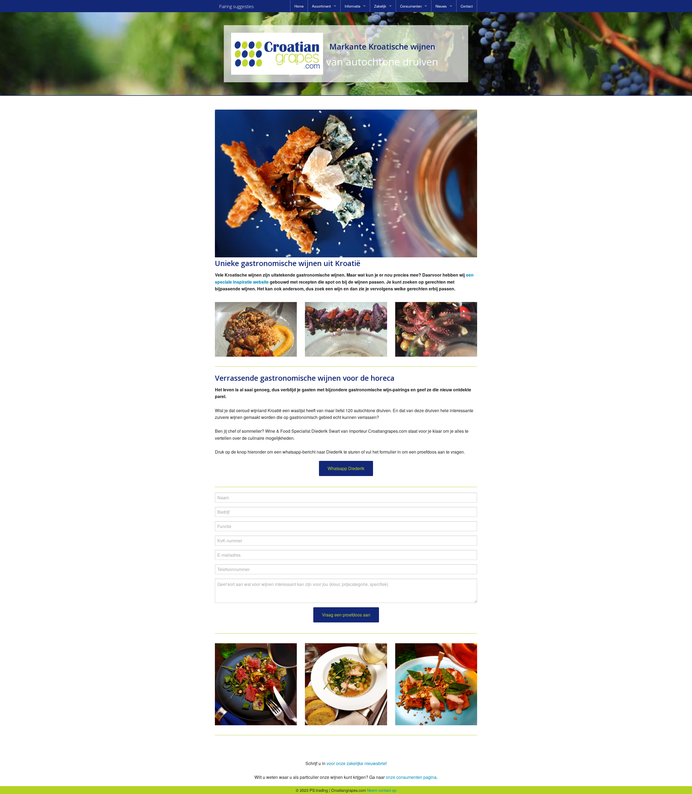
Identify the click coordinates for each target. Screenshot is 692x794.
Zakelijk (380, 6)
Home (299, 6)
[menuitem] (299, 6)
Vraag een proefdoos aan (346, 615)
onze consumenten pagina (411, 777)
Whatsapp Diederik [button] (346, 468)
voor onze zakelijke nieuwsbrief (357, 763)
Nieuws (441, 6)
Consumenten (411, 6)
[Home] (277, 54)
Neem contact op (381, 790)
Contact (467, 6)
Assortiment (321, 6)
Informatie (352, 6)
